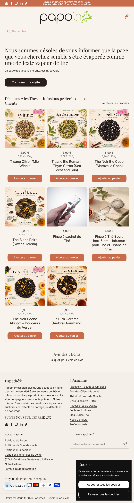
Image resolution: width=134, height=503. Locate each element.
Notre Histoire (13, 464)
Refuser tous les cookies (104, 494)
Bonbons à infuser (80, 410)
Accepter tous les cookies (104, 484)
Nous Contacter (79, 419)
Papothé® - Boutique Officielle (88, 386)
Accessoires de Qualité (83, 405)
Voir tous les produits (115, 103)
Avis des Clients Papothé (84, 391)
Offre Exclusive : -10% (83, 400)
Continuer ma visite (26, 82)
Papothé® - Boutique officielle (51, 498)
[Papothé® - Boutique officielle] (66, 17)
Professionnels (78, 424)
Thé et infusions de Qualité (85, 396)
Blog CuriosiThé (79, 414)
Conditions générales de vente (23, 454)
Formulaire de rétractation (20, 468)
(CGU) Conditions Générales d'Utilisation (29, 459)
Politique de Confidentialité (21, 445)
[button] (126, 17)
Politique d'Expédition (18, 450)
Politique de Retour (16, 440)
